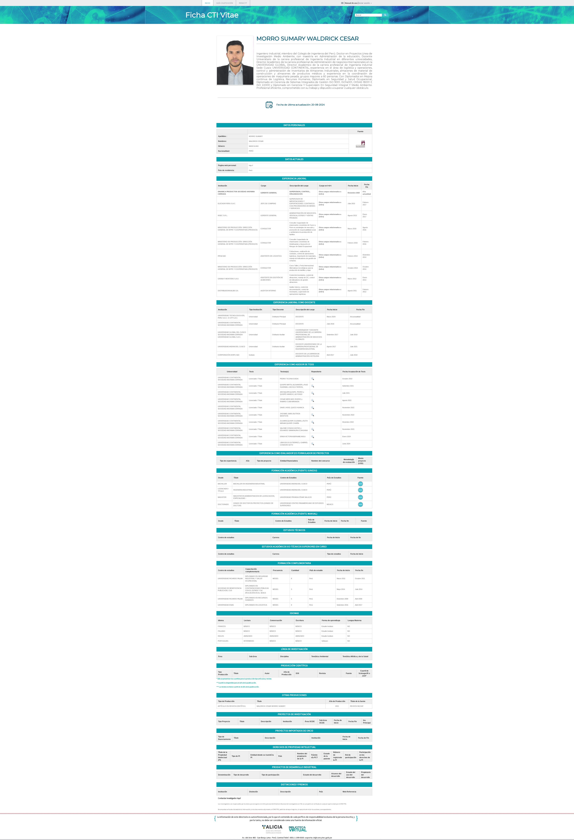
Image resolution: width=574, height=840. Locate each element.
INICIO (207, 3)
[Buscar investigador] (385, 14)
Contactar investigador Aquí (229, 798)
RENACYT (243, 3)
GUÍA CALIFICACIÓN (224, 3)
